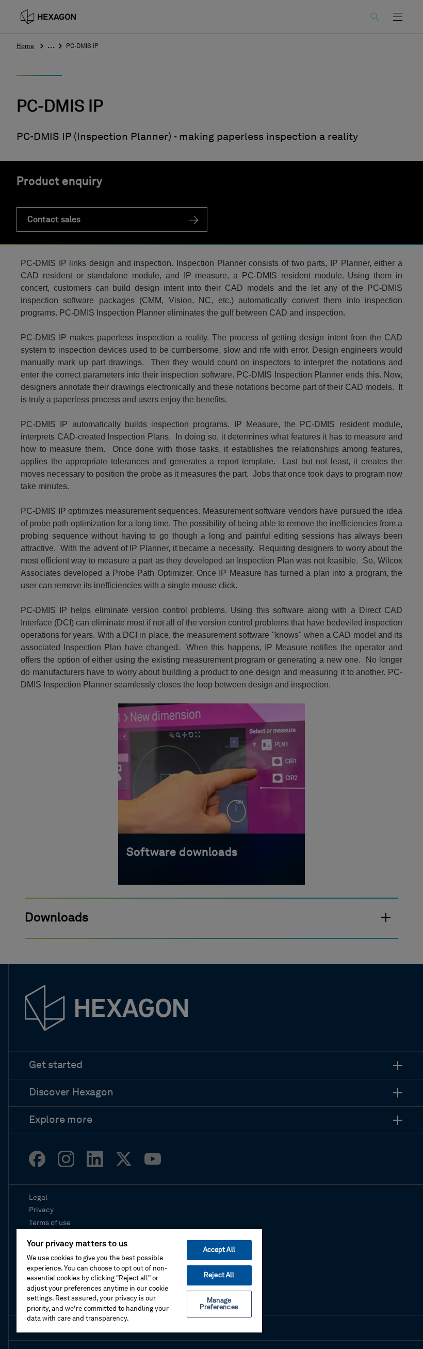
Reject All (219, 1275)
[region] (139, 1280)
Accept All (219, 1250)
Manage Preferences (219, 1304)
